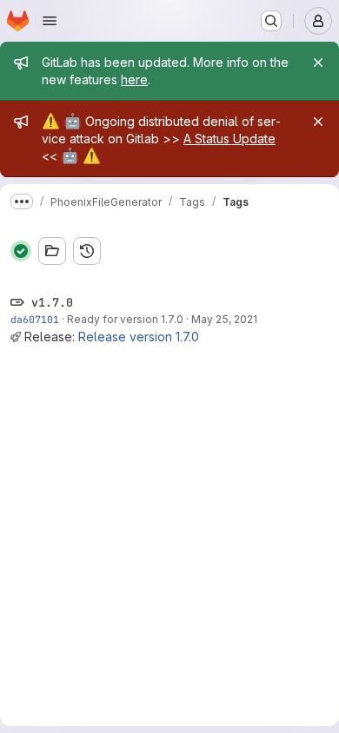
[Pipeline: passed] (20, 251)
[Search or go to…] (271, 20)
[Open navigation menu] (49, 21)
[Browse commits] (87, 251)
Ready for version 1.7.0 (125, 319)
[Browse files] (52, 251)
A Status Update (229, 138)
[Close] (318, 62)
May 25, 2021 (224, 319)
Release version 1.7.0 (138, 336)
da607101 (34, 319)
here (134, 79)
